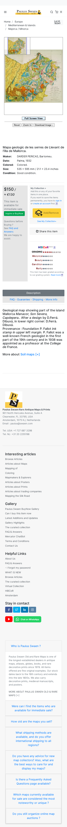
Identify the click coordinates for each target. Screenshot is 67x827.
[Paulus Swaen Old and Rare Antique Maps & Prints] (28, 11)
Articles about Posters (17, 482)
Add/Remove (51, 212)
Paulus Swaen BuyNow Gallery (22, 509)
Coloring (9, 473)
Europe (19, 21)
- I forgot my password (17, 567)
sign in (58, 200)
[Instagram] (32, 610)
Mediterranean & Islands (21, 25)
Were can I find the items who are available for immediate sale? (33, 708)
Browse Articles (13, 459)
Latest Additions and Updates (21, 518)
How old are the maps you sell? (31, 721)
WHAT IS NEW (13, 572)
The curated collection (17, 527)
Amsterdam (11, 595)
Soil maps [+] (30, 354)
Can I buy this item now (18, 513)
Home (7, 21)
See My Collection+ (46, 221)
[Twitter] (16, 610)
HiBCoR (9, 590)
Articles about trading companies (23, 491)
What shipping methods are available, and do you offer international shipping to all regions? (33, 739)
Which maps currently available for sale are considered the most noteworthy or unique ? (33, 798)
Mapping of (11, 468)
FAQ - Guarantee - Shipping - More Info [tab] (33, 299)
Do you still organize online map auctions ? (34, 816)
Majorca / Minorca (18, 28)
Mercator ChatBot (15, 536)
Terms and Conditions (17, 541)
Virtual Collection (14, 586)
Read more (56, 275)
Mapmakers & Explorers (18, 477)
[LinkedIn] (24, 610)
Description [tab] (33, 293)
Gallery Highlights (14, 522)
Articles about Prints (16, 486)
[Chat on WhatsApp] (27, 619)
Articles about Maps (16, 463)
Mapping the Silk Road (17, 495)
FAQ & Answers (13, 531)
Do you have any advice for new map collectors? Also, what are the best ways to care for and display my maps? (33, 762)
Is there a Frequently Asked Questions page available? (33, 781)
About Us (10, 558)
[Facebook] (8, 610)
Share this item (48, 231)
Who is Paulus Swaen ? (26, 646)
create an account (42, 203)
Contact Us (11, 545)
